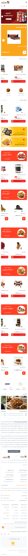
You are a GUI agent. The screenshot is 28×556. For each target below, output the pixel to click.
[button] (24, 52)
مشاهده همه (4, 59)
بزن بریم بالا (4, 554)
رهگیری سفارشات (23, 518)
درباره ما (16, 510)
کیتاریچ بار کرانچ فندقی (21, 290)
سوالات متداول (15, 518)
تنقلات (7, 516)
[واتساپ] (8, 534)
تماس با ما (16, 513)
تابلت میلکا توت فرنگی (22, 174)
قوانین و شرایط (15, 516)
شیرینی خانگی (24, 513)
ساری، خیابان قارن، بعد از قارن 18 (9, 500)
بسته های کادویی (23, 510)
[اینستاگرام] (5, 534)
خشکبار (7, 510)
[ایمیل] (1, 534)
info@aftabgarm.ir (6, 498)
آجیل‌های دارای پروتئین (23, 411)
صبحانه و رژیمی (6, 513)
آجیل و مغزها (6, 507)
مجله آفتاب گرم (15, 507)
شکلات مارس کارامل (22, 46)
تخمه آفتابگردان (22, 213)
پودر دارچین (24, 252)
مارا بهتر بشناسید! (4, 485)
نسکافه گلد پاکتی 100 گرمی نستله (20, 329)
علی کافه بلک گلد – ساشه (21, 74)
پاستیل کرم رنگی (22, 367)
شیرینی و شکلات (6, 518)
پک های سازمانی (24, 507)
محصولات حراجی (24, 516)
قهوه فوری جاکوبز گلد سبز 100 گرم (20, 115)
